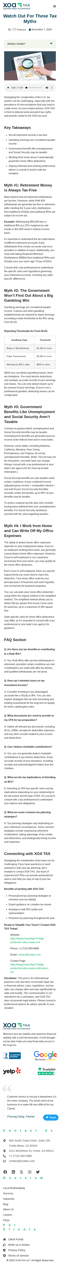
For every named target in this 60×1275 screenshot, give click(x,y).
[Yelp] (21, 1172)
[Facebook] (5, 1172)
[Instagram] (29, 1172)
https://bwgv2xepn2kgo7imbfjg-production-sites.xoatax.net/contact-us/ (29, 968)
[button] (54, 6)
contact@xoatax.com (29, 954)
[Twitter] (38, 1172)
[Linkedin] (13, 1172)
